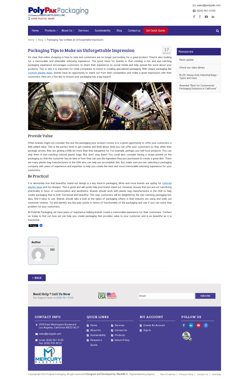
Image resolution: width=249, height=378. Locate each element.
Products (50, 30)
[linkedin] (213, 17)
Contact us (134, 30)
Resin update (186, 59)
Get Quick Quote (155, 30)
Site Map (216, 374)
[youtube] (206, 17)
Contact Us (121, 330)
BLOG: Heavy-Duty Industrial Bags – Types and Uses (199, 77)
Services (83, 30)
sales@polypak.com (209, 5)
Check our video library (192, 67)
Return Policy (122, 340)
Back (38, 277)
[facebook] (194, 17)
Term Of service (167, 374)
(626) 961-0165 (206, 10)
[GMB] (200, 17)
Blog (119, 30)
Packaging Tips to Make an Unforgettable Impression (75, 39)
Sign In (147, 330)
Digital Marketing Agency (142, 374)
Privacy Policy (186, 374)
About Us (66, 30)
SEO (52, 249)
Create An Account (154, 325)
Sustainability (103, 30)
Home (35, 30)
